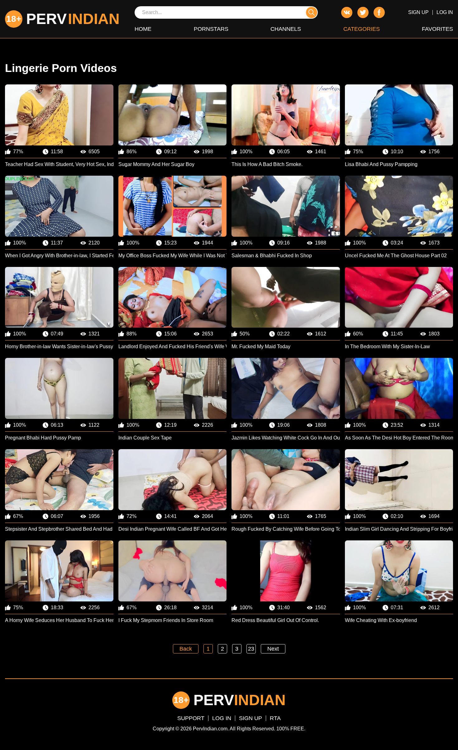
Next (273, 649)
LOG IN (445, 12)
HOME (143, 29)
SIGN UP (418, 12)
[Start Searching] (311, 12)
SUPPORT (190, 718)
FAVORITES (437, 29)
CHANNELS (285, 29)
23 (251, 649)
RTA (275, 718)
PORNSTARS (211, 29)
